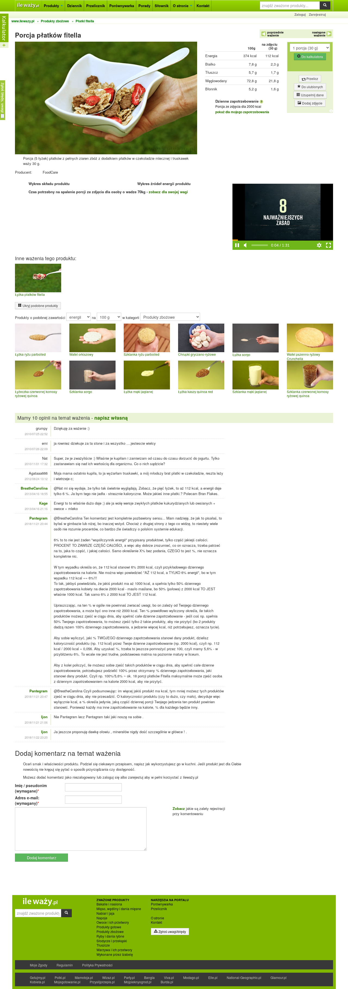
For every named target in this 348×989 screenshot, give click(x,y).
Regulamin (65, 965)
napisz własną (111, 417)
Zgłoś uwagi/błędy (172, 931)
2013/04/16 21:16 (36, 508)
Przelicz (312, 78)
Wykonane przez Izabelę (115, 954)
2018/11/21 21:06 (36, 722)
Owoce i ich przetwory (113, 922)
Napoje (102, 918)
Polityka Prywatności (97, 965)
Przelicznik (95, 5)
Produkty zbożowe (110, 931)
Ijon (44, 716)
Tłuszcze (103, 945)
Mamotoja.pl (84, 977)
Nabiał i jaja (105, 913)
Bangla (149, 977)
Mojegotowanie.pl (67, 981)
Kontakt (203, 5)
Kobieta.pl (37, 981)
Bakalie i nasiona (109, 904)
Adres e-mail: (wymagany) (27, 800)
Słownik (162, 5)
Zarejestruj (317, 14)
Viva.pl (169, 977)
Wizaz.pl (108, 977)
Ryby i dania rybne (110, 936)
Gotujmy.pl (37, 977)
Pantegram (38, 518)
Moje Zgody (38, 965)
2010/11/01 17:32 (36, 464)
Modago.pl (191, 977)
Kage (43, 503)
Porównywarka (121, 5)
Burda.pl (167, 981)
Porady (144, 5)
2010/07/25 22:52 (36, 434)
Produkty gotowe (109, 927)
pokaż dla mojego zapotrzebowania (242, 111)
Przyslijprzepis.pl (102, 981)
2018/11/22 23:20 (36, 737)
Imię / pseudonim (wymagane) (31, 788)
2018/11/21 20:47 (36, 696)
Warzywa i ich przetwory (114, 950)
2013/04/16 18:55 (36, 494)
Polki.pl (60, 977)
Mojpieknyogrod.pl (137, 981)
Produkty (52, 5)
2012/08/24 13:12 (36, 479)
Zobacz (179, 808)
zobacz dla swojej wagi (168, 191)
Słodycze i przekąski (112, 941)
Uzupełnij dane (312, 95)
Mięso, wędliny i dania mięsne (119, 909)
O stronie (181, 5)
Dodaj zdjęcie (311, 103)
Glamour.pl (279, 977)
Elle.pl (212, 977)
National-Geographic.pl (244, 977)
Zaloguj (300, 14)
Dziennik (74, 5)
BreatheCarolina (34, 488)
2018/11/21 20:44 (36, 523)
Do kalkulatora (312, 56)
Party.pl (129, 977)
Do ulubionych (312, 86)
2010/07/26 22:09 (36, 449)
